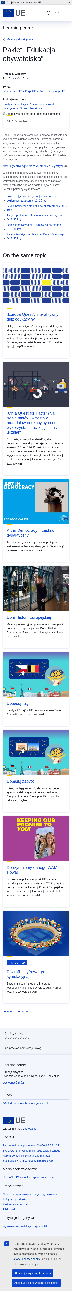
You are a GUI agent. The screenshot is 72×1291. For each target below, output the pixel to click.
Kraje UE (30, 91)
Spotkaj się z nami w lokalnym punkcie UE (28, 1160)
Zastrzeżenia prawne (15, 1204)
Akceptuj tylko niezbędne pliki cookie (36, 1282)
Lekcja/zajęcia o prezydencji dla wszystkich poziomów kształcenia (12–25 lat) (32, 198)
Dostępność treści (13, 1082)
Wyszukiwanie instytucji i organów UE (25, 1226)
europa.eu (30, 1128)
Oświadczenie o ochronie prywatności (25, 1103)
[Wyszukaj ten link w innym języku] (66, 166)
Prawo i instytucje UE (52, 91)
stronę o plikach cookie (27, 1259)
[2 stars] (9, 1039)
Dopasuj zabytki (21, 781)
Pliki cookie (9, 1209)
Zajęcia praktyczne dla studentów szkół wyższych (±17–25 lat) (36, 217)
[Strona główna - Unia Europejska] (23, 13)
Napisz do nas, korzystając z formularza (26, 1155)
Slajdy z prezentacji (14, 104)
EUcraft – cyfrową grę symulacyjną (26, 974)
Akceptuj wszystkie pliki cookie (32, 1273)
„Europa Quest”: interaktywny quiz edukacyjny (32, 316)
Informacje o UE (12, 91)
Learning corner (14, 1065)
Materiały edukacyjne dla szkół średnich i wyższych (33, 166)
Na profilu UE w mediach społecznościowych (29, 1177)
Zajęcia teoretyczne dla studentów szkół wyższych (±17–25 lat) (36, 236)
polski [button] (49, 13)
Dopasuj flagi (18, 703)
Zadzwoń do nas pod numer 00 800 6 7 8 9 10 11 (32, 1145)
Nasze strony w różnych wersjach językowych (30, 1194)
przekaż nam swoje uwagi (25, 1048)
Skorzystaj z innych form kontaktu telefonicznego (31, 1150)
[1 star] (6, 1039)
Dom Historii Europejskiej (29, 617)
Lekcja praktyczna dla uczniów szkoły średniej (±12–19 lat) (38, 208)
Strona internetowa (30, 108)
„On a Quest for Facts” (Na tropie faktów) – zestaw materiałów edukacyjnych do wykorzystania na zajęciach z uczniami (32, 422)
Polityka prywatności (15, 1199)
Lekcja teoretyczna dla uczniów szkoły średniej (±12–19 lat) (34, 226)
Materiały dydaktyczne (20, 39)
